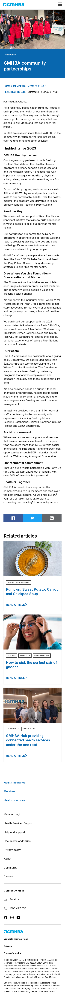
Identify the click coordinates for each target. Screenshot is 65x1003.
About (7, 858)
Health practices (15, 800)
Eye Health (25, 655)
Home (6, 86)
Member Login (12, 814)
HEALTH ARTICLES (14, 92)
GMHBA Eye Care (41, 655)
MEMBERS (19, 86)
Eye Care (11, 655)
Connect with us (14, 890)
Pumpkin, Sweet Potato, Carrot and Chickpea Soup (32, 591)
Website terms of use (16, 939)
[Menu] (59, 4)
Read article (15, 604)
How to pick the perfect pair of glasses (31, 664)
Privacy (8, 946)
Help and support (14, 832)
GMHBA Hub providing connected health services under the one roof (28, 740)
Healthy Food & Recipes (18, 582)
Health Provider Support (18, 823)
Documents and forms (17, 841)
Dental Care (29, 729)
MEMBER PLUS (35, 86)
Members (10, 791)
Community (10, 55)
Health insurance (15, 782)
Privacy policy (12, 849)
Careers (8, 876)
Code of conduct (13, 953)
